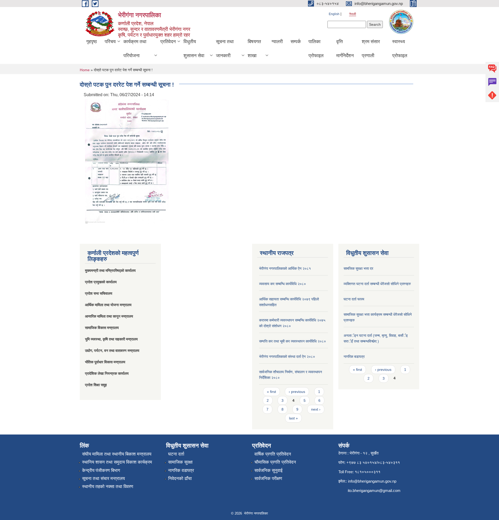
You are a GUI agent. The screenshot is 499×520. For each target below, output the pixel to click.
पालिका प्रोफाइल (316, 48)
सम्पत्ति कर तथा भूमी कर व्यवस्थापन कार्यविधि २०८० (292, 341)
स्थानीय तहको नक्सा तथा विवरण (107, 486)
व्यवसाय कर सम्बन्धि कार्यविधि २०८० (282, 284)
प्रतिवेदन (168, 41)
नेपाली (352, 14)
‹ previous (297, 392)
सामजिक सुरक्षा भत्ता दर (358, 268)
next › (315, 409)
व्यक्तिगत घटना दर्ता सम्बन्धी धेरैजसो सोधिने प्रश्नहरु (377, 284)
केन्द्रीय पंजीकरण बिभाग (101, 470)
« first (271, 392)
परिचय (110, 41)
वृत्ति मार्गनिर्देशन (345, 48)
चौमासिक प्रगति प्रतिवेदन (275, 462)
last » (293, 418)
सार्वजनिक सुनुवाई (268, 470)
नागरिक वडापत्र (181, 470)
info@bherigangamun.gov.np (372, 481)
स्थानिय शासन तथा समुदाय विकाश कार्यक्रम (117, 462)
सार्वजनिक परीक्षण (268, 478)
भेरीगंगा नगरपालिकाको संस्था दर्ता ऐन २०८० (287, 356)
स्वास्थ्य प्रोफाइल (399, 48)
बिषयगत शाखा (254, 48)
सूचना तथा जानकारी (225, 48)
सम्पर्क (296, 41)
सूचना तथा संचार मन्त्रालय (103, 478)
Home (85, 70)
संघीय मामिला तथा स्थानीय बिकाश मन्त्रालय (116, 454)
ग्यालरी (277, 41)
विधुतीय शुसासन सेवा (193, 48)
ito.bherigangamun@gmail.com (374, 490)
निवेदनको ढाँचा (180, 478)
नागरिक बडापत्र (354, 356)
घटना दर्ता (176, 454)
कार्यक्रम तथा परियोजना (134, 48)
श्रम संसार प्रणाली (371, 48)
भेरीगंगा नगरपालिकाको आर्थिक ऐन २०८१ (285, 268)
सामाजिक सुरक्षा (180, 462)
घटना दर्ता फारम (354, 299)
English (334, 14)
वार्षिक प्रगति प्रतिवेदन (272, 454)
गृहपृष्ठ (91, 41)
